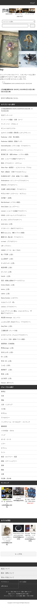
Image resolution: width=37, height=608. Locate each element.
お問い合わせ (4, 586)
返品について (11, 593)
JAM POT (20, 16)
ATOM (31, 595)
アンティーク (29, 14)
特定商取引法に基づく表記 (22, 593)
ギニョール (18, 14)
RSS (28, 595)
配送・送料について (26, 591)
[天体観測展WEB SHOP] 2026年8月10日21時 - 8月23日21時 (17, 83)
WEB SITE (9, 14)
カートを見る (23, 581)
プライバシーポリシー (9, 595)
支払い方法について (15, 591)
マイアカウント (5, 581)
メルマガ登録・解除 (20, 595)
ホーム (3, 82)
